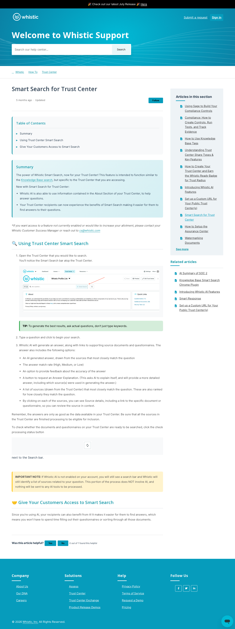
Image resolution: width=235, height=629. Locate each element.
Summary (26, 133)
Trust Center (49, 71)
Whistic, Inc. (30, 622)
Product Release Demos (84, 607)
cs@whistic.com (89, 230)
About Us (22, 586)
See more (182, 249)
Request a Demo (132, 600)
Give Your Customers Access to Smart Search (50, 146)
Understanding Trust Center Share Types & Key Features (199, 154)
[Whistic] (25, 20)
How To (32, 71)
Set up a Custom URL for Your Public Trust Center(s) (201, 203)
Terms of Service (133, 593)
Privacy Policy (131, 586)
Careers (21, 600)
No (63, 543)
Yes (50, 543)
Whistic (19, 71)
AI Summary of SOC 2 (193, 273)
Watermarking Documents (194, 240)
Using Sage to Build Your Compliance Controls (201, 108)
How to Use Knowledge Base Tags (200, 141)
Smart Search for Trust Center (200, 217)
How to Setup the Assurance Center (196, 229)
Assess (73, 586)
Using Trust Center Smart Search (41, 140)
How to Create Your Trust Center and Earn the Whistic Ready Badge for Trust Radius (201, 173)
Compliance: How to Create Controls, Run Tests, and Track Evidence (198, 124)
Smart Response (190, 298)
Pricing (126, 607)
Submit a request (195, 17)
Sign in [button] (216, 17)
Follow (155, 100)
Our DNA (22, 593)
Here (144, 4)
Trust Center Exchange (84, 600)
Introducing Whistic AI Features (199, 189)
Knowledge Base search (37, 180)
